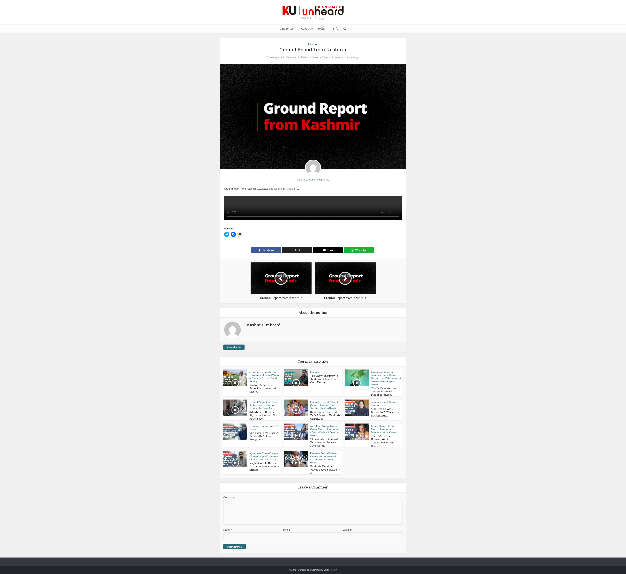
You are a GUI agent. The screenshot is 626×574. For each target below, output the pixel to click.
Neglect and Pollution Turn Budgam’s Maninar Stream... (264, 467)
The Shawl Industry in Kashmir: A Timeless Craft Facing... (324, 379)
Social (322, 28)
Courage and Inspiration (382, 372)
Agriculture (254, 372)
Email (287, 529)
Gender (374, 378)
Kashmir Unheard (310, 57)
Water (313, 435)
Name (227, 529)
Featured (313, 44)
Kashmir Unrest (256, 405)
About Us (307, 28)
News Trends (269, 408)
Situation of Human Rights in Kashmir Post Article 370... (264, 415)
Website (347, 529)
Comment (229, 497)
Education (254, 426)
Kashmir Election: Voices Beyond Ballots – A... (325, 470)
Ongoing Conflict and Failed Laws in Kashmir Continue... (325, 415)
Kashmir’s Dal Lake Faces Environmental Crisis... (262, 388)
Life (335, 28)
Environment (255, 375)
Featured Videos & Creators (384, 375)
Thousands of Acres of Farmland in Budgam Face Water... (324, 442)
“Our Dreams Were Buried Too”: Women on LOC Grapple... (385, 412)
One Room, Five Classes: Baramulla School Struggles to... (264, 436)
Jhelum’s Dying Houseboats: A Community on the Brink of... (382, 441)
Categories (286, 28)
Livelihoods (330, 408)
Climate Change (268, 372)
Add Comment (288, 57)
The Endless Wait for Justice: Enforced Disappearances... (384, 391)
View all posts (234, 347)
